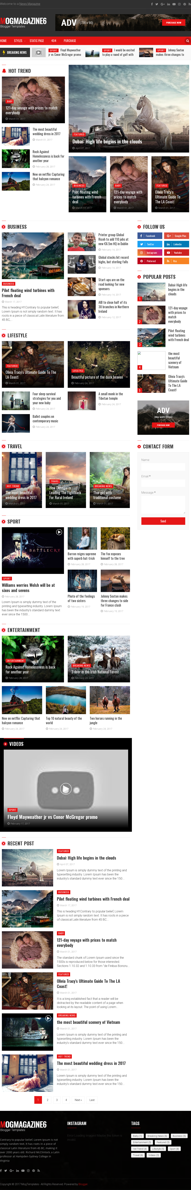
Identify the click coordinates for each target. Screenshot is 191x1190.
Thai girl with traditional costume (63, 495)
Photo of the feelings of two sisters (169, 52)
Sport (53, 50)
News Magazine (29, 4)
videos (16, 744)
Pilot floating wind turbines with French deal (86, 196)
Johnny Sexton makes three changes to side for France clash (116, 54)
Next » (78, 1100)
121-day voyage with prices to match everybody (31, 110)
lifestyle (17, 335)
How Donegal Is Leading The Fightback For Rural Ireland (21, 492)
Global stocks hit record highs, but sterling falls (113, 259)
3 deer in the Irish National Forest (95, 671)
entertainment (23, 630)
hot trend (19, 71)
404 (53, 40)
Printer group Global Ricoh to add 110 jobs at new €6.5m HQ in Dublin (113, 239)
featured (79, 134)
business (79, 185)
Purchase (70, 40)
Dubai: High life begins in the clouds (107, 141)
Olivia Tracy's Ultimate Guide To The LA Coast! (167, 196)
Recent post (20, 843)
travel (14, 446)
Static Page (37, 40)
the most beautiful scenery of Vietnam (44, 817)
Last (92, 1100)
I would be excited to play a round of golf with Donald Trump (64, 54)
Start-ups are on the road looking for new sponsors (111, 284)
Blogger (83, 1184)
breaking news (17, 52)
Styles (18, 40)
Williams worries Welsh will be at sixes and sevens (28, 587)
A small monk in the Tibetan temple (110, 396)
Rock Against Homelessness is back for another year (48, 156)
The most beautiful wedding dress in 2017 (46, 131)
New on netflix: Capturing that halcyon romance (49, 176)
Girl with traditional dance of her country (108, 495)
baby (9, 101)
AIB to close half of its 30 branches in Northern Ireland (113, 306)
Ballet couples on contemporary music (45, 418)
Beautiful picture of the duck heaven (97, 377)
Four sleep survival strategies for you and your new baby (47, 398)
